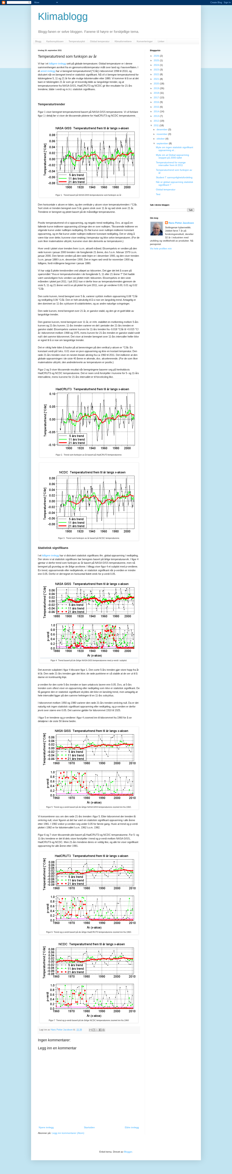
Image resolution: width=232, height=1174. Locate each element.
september (163, 143)
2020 (157, 83)
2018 (157, 93)
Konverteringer (145, 41)
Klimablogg (63, 16)
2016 (157, 102)
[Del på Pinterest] (103, 1030)
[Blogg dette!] (93, 1030)
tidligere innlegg (57, 63)
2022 (157, 74)
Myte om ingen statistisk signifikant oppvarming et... (174, 149)
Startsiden (89, 1127)
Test (158, 194)
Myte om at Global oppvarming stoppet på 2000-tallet (172, 156)
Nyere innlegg (46, 1127)
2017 (157, 97)
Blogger (128, 1151)
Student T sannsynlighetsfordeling (174, 177)
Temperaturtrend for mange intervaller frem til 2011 (171, 164)
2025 (157, 60)
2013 (157, 116)
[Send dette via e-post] (90, 1030)
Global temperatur (100, 41)
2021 (157, 79)
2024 (157, 65)
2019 (157, 88)
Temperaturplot (77, 41)
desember (162, 129)
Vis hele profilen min (161, 248)
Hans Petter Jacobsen (181, 222)
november (162, 134)
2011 (156, 125)
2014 (157, 111)
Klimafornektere (123, 41)
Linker (161, 41)
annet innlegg (48, 71)
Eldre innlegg (132, 1127)
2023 (157, 69)
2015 (157, 106)
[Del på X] (97, 1030)
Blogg (38, 41)
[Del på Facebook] (100, 1030)
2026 (157, 55)
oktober (161, 138)
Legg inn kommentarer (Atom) (68, 1133)
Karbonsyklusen (55, 41)
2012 (157, 120)
